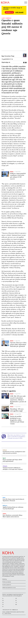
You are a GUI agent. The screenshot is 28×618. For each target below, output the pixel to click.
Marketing (4, 579)
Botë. (4, 497)
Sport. (4, 458)
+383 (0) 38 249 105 (6, 609)
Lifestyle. (5, 466)
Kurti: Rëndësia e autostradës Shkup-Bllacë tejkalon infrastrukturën (13, 515)
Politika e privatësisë (6, 582)
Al (2, 598)
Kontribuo (8, 12)
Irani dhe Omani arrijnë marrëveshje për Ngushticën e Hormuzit (13, 499)
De (3, 602)
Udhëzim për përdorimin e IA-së (9, 587)
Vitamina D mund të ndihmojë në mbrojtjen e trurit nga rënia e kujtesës (13, 468)
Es (2, 606)
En (3, 600)
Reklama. (5, 505)
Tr (16, 602)
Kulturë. (5, 450)
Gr (16, 598)
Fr (3, 604)
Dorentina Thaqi (9, 56)
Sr (16, 600)
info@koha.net (15, 609)
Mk (16, 604)
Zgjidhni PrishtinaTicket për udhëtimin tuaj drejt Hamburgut (13, 507)
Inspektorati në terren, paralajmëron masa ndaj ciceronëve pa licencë (14, 452)
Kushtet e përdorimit (6, 584)
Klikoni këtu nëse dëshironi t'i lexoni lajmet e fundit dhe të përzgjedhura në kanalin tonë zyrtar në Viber (16, 436)
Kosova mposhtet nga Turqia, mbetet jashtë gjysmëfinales (12, 460)
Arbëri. (4, 513)
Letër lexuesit (19, 12)
